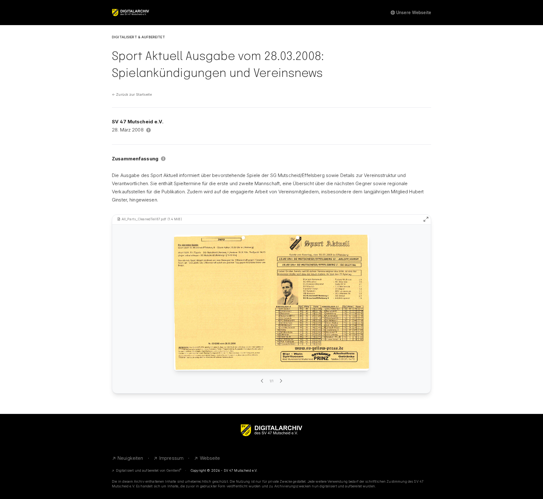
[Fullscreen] (426, 219)
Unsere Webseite (413, 12)
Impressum (171, 458)
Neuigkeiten (130, 458)
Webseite (210, 458)
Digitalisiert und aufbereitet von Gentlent (149, 471)
